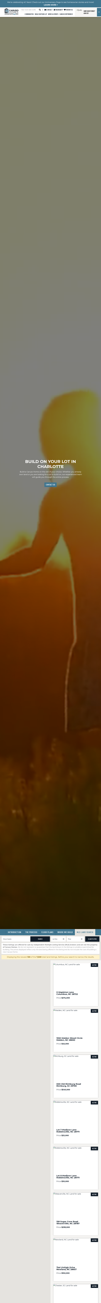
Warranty (59, 10)
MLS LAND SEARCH (85, 932)
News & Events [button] (53, 14)
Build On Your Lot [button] (41, 14)
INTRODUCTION (14, 932)
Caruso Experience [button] (66, 14)
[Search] (39, 9)
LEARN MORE (50, 5)
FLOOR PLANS (47, 932)
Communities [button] (29, 14)
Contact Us (50, 485)
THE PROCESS (31, 932)
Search (40, 939)
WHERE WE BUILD (65, 932)
